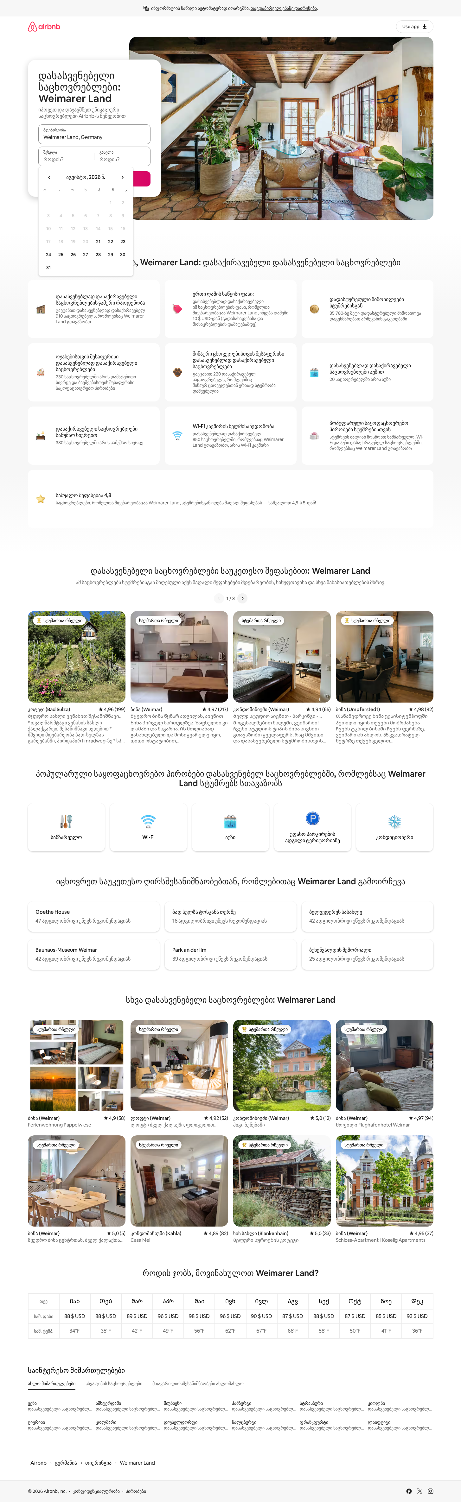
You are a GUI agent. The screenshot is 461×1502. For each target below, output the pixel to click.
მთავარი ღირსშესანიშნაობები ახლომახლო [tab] (198, 1383)
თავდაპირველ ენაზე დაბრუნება (284, 8)
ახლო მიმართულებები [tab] (51, 1383)
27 (85, 254)
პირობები (136, 1491)
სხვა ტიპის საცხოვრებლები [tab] (114, 1383)
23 (122, 241)
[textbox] (66, 159)
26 (73, 254)
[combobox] (94, 137)
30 (122, 254)
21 (98, 241)
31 (48, 267)
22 (110, 241)
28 (98, 254)
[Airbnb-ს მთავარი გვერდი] (44, 26)
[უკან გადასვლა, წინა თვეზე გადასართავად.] (49, 177)
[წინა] (219, 598)
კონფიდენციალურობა (96, 1491)
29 (110, 254)
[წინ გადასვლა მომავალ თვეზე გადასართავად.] (122, 177)
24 (48, 254)
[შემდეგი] (242, 598)
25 (60, 254)
